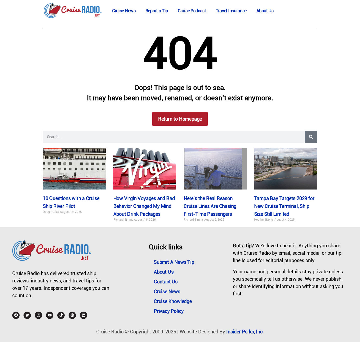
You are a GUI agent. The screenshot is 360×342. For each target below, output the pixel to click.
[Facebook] (16, 315)
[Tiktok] (61, 315)
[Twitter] (27, 315)
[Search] (311, 137)
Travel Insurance (231, 10)
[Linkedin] (83, 315)
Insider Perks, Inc (244, 332)
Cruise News (124, 10)
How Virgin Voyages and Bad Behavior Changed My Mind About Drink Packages (144, 206)
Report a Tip (156, 10)
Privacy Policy (169, 311)
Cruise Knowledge (173, 301)
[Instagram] (38, 315)
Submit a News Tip (174, 262)
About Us (265, 10)
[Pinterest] (72, 315)
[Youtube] (49, 315)
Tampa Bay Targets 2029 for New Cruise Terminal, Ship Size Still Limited (284, 206)
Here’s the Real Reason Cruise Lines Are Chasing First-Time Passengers (210, 206)
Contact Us (166, 282)
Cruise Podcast (192, 10)
